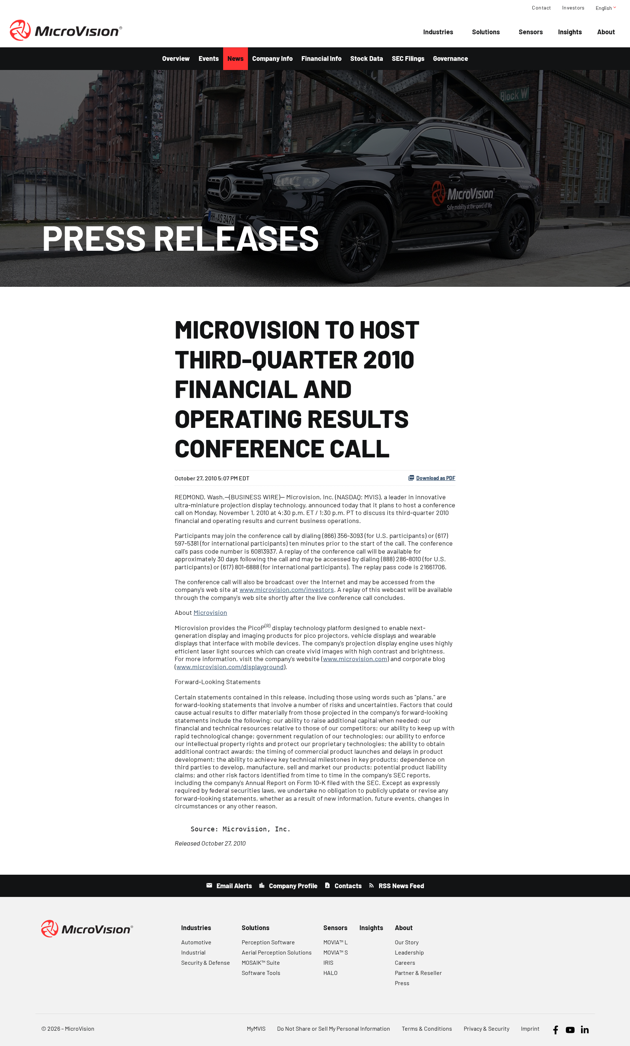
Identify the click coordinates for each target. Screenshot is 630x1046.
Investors (573, 7)
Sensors (531, 32)
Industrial (193, 952)
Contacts (347, 886)
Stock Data (366, 58)
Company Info (272, 58)
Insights (570, 32)
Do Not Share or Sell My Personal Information (333, 1028)
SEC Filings (408, 58)
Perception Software (268, 941)
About (606, 32)
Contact (541, 7)
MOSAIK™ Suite (261, 962)
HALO (330, 972)
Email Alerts (233, 886)
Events (209, 58)
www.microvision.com (355, 659)
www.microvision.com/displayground (230, 667)
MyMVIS (256, 1028)
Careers (405, 962)
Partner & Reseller (418, 972)
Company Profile (293, 886)
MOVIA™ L (335, 941)
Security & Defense (205, 962)
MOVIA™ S (335, 952)
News (236, 58)
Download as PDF (435, 478)
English (606, 8)
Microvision (210, 612)
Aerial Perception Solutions (277, 952)
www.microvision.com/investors (287, 589)
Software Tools (261, 972)
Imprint (530, 1028)
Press (402, 982)
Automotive (196, 941)
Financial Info (322, 58)
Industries (438, 32)
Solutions (486, 32)
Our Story (407, 941)
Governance (450, 58)
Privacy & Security (486, 1028)
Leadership (409, 952)
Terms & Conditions (427, 1028)
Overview (176, 58)
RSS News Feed (400, 886)
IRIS (328, 962)
